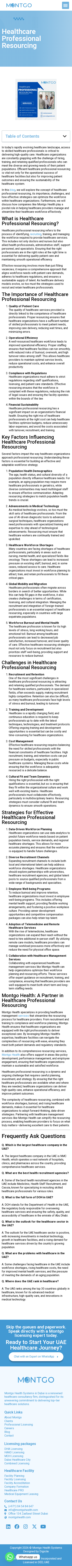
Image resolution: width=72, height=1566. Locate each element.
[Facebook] (17, 1527)
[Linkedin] (8, 1527)
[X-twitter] (34, 1527)
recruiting (35, 234)
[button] (65, 5)
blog (12, 190)
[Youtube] (43, 1527)
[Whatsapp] (10, 1557)
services (23, 1015)
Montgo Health (11, 1054)
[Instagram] (26, 1527)
